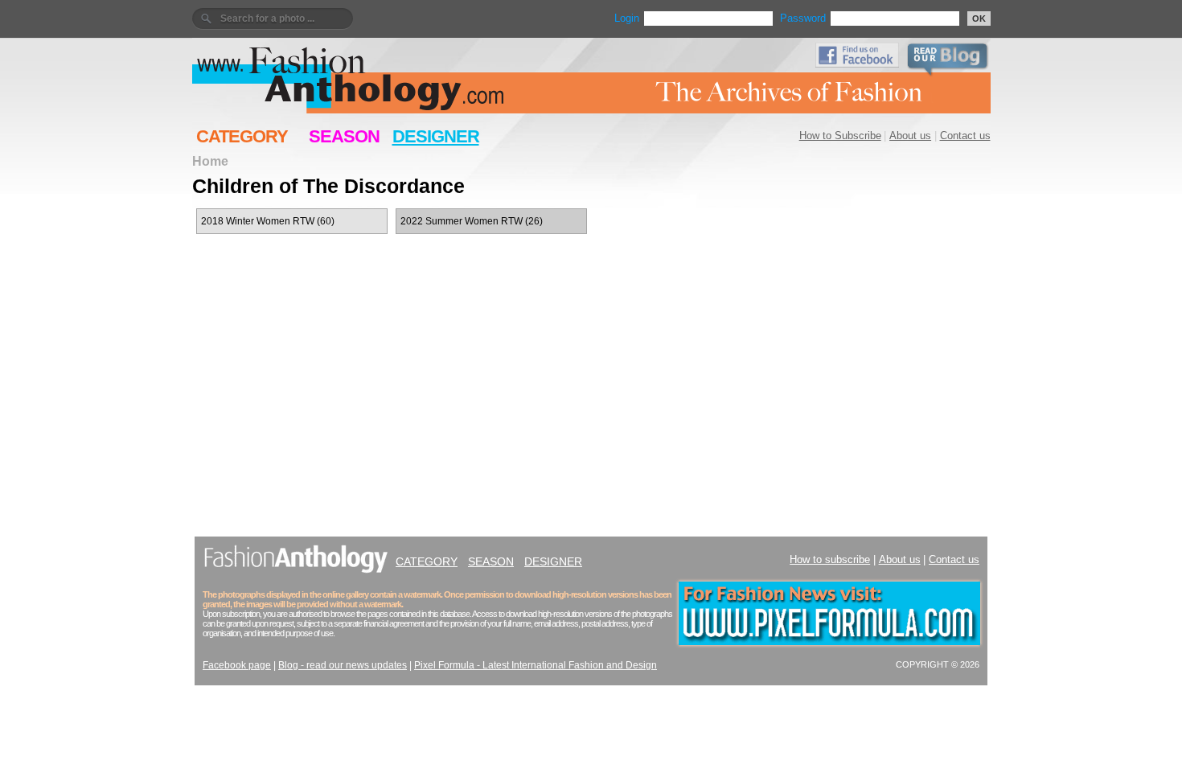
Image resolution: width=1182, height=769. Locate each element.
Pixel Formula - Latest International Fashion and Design (535, 665)
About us (910, 136)
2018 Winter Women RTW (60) (267, 221)
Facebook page (237, 665)
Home (210, 161)
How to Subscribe (840, 136)
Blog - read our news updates (342, 665)
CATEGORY (242, 136)
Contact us (965, 136)
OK (979, 18)
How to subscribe (830, 559)
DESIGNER (435, 136)
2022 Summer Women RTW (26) (471, 221)
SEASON (344, 136)
